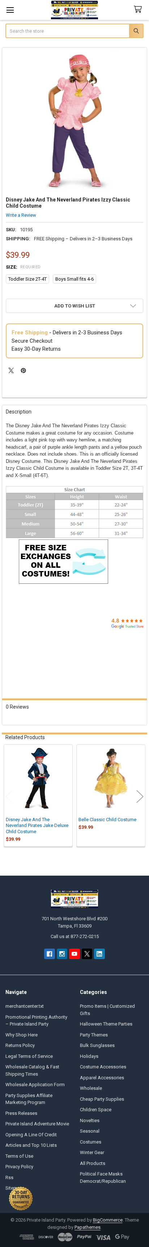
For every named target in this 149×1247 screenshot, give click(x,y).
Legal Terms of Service (29, 1056)
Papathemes (87, 1227)
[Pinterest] (23, 370)
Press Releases (21, 1113)
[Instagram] (62, 954)
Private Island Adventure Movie (37, 1123)
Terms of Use (19, 1156)
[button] (74, 306)
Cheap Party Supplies (102, 1099)
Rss (9, 1177)
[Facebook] (49, 954)
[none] (75, 120)
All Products (92, 1163)
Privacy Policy (19, 1166)
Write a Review (21, 215)
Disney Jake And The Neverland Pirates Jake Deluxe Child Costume (37, 825)
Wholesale (91, 1088)
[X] (11, 370)
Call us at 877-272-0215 (75, 936)
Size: (23, 267)
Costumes (90, 1142)
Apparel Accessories (102, 1077)
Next (140, 796)
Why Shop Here (21, 1035)
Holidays (89, 1056)
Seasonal (89, 1131)
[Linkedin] (99, 954)
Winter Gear (92, 1152)
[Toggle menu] (10, 10)
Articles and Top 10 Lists (31, 1145)
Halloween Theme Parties (106, 1024)
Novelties (89, 1120)
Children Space (95, 1109)
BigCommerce (108, 1220)
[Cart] (139, 9)
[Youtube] (74, 954)
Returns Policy (20, 1045)
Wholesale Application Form (35, 1084)
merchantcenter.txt (24, 1006)
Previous (9, 796)
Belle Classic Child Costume (107, 819)
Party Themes (94, 1035)
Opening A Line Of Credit (31, 1134)
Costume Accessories (103, 1066)
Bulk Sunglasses (97, 1045)
